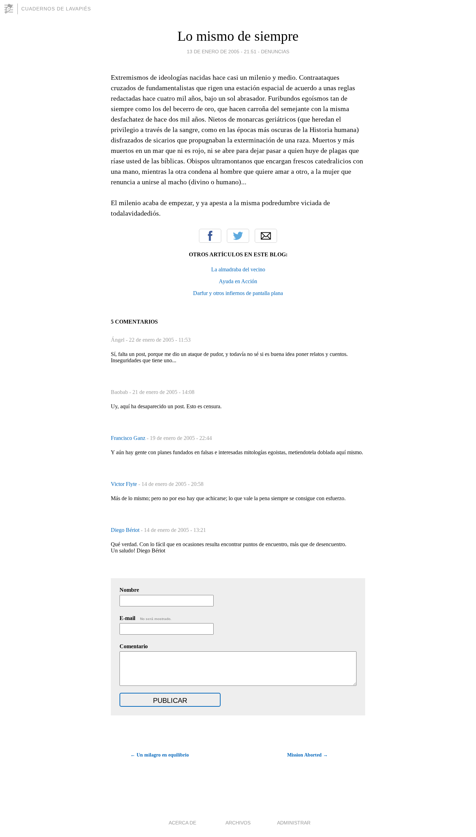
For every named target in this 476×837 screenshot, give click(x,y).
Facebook (210, 236)
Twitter (238, 236)
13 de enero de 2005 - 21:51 (221, 51)
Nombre (129, 590)
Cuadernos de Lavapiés (56, 8)
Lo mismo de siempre (238, 36)
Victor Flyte (124, 484)
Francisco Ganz (129, 438)
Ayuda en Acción (238, 281)
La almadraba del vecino (238, 269)
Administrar (293, 823)
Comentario (134, 646)
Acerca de (182, 823)
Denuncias (275, 51)
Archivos (238, 823)
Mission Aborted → (307, 755)
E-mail (145, 618)
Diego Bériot (126, 530)
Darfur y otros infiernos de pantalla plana (238, 293)
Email (266, 236)
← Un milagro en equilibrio (159, 755)
